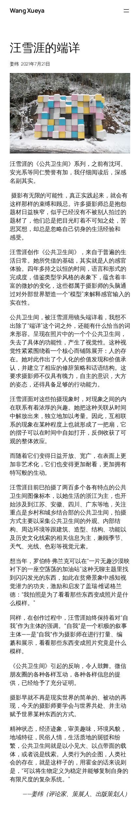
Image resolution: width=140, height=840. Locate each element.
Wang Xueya (27, 10)
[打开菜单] (126, 11)
